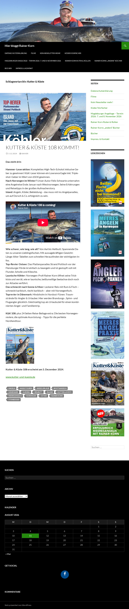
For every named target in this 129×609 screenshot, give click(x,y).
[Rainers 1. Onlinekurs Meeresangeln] (107, 422)
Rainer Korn (57, 396)
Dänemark (13, 392)
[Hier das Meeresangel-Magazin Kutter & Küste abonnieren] (107, 383)
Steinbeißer (14, 400)
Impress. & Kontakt (24, 68)
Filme (33, 53)
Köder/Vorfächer (73, 53)
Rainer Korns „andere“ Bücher (108, 61)
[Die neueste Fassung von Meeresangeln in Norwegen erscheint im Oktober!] (107, 232)
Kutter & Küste (64, 392)
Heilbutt (38, 392)
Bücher (8, 68)
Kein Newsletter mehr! (50, 53)
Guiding (26, 392)
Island (50, 392)
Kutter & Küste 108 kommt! (42, 147)
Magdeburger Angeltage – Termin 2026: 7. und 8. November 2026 (33, 61)
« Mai (8, 554)
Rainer (24, 153)
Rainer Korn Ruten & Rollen (77, 61)
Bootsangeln (60, 388)
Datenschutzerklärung (16, 53)
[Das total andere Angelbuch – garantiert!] (107, 283)
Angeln (11, 388)
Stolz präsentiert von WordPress (18, 605)
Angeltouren (26, 388)
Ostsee (44, 396)
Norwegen (31, 396)
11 (30, 535)
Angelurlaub (43, 388)
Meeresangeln (15, 396)
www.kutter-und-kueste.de (20, 376)
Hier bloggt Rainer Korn (19, 45)
